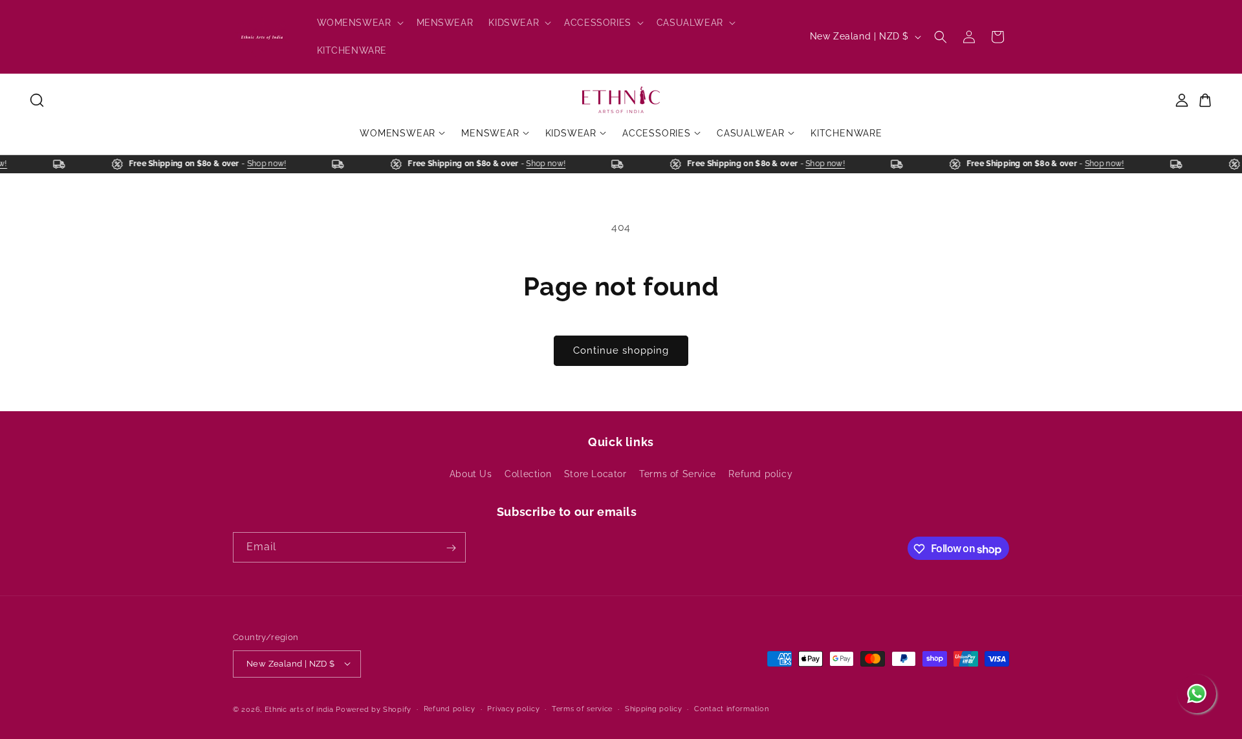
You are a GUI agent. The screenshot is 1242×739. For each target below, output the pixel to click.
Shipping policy (653, 708)
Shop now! (270, 163)
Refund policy (760, 473)
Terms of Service (677, 473)
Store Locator (595, 473)
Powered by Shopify (373, 709)
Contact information (731, 708)
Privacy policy (513, 708)
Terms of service (582, 708)
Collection (528, 473)
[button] (359, 22)
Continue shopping (621, 350)
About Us (471, 473)
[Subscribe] (451, 548)
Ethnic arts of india (299, 709)
